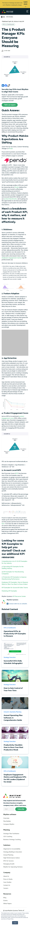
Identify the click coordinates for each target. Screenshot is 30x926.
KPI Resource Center (19, 596)
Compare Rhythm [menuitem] (8, 824)
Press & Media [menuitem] (7, 879)
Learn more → (25, 4)
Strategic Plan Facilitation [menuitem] (11, 834)
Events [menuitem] (5, 901)
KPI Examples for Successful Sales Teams (15, 587)
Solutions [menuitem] (6, 845)
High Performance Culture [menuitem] (11, 858)
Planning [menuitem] (6, 830)
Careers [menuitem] (5, 888)
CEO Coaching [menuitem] (7, 837)
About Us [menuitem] (6, 876)
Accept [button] (15, 922)
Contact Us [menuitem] (6, 885)
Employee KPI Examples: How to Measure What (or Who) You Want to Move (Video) (15, 583)
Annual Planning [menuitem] (8, 855)
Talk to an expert (9, 105)
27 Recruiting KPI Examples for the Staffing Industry (13, 567)
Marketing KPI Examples (9, 591)
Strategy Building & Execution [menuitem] (12, 852)
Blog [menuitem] (4, 898)
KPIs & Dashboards (8, 24)
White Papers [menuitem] (7, 904)
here (3, 524)
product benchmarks (10, 199)
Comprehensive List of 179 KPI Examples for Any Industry (14, 562)
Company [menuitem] (6, 873)
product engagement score (13, 417)
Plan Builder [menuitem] (7, 821)
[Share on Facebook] (6, 85)
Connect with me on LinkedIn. (17, 604)
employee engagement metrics (12, 258)
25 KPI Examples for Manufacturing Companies (13, 573)
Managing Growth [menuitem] (8, 864)
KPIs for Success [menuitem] (8, 861)
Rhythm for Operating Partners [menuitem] (13, 867)
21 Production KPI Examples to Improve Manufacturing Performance (14, 578)
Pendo (11, 148)
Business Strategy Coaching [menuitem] (12, 840)
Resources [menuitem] (7, 894)
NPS (16, 473)
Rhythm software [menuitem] (9, 814)
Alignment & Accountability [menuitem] (11, 849)
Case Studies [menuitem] (7, 882)
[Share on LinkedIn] (3, 85)
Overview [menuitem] (6, 818)
